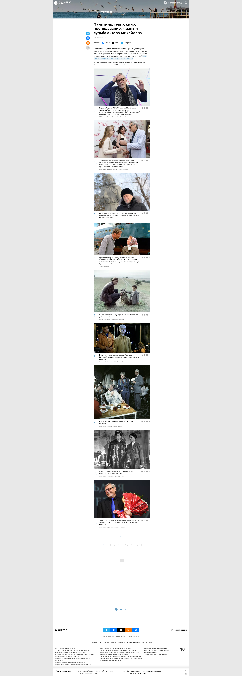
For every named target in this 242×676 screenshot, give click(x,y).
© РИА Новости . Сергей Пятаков (107, 527)
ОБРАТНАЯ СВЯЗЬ (133, 643)
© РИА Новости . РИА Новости (106, 476)
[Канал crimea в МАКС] (135, 630)
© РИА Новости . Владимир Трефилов (108, 117)
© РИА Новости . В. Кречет (105, 426)
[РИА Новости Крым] (63, 3)
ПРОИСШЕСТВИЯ (126, 637)
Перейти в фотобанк (122, 117)
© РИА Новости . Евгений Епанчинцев (108, 220)
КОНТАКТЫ (121, 643)
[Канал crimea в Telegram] (106, 630)
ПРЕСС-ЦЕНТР (104, 643)
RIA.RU (144, 643)
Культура (113, 545)
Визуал (127, 545)
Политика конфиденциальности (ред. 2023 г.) (70, 662)
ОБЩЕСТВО (116, 637)
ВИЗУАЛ (136, 637)
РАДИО (113, 643)
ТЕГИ (150, 643)
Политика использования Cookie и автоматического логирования (72, 659)
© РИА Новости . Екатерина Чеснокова (108, 169)
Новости (120, 545)
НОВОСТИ (93, 643)
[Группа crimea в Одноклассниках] (128, 630)
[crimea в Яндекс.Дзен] (121, 630)
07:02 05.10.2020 (98, 37)
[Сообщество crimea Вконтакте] (113, 630)
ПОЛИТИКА (107, 637)
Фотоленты (106, 545)
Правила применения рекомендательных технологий (73, 664)
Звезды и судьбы (136, 545)
